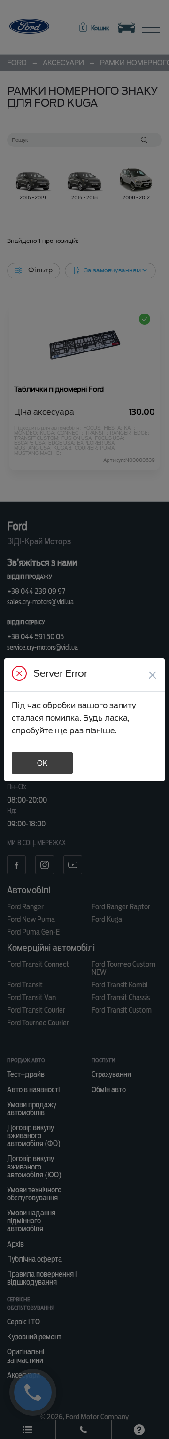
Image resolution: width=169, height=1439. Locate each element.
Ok (42, 763)
